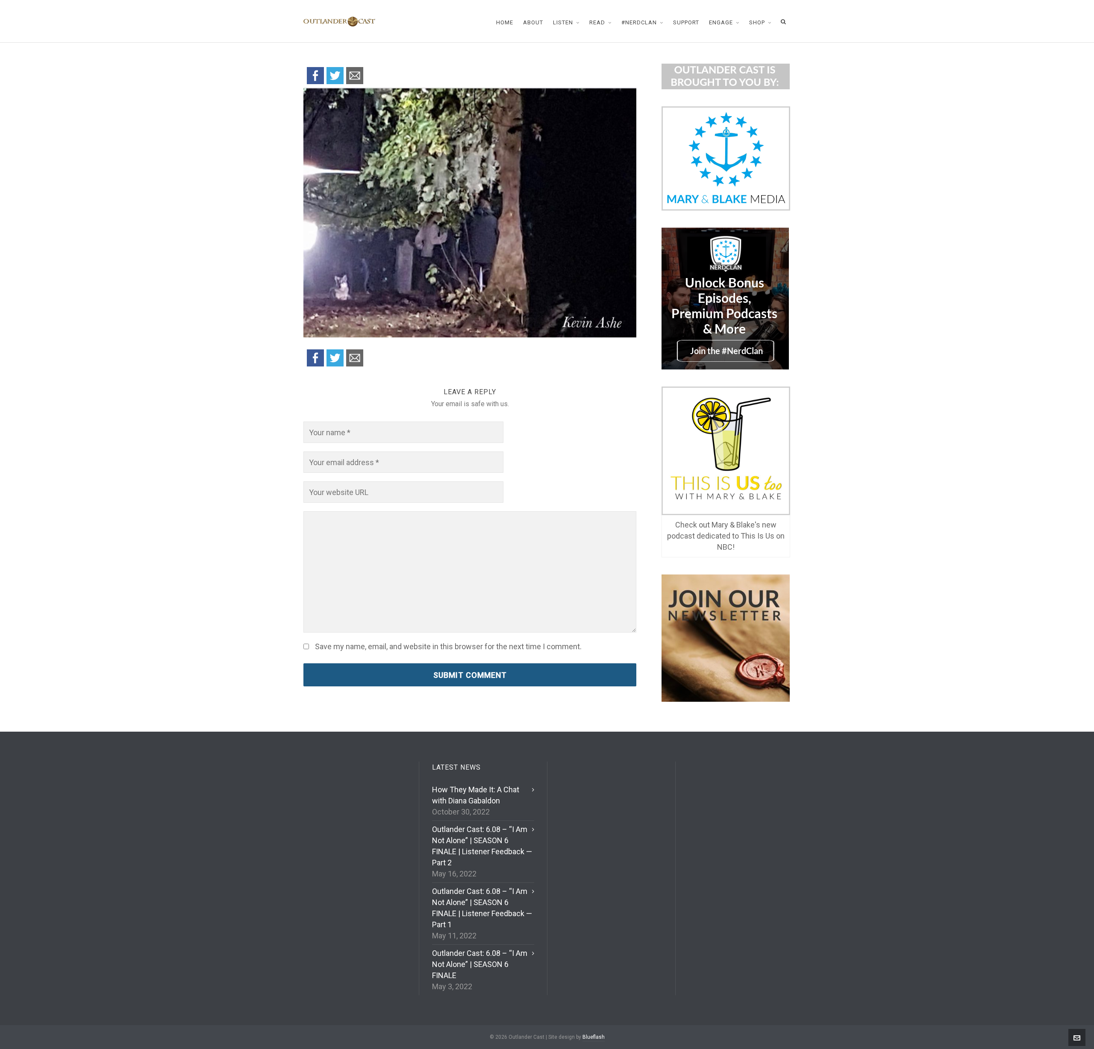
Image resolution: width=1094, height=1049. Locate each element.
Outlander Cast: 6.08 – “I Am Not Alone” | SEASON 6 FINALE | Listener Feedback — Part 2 (482, 846)
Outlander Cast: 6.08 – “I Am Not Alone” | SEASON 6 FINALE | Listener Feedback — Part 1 (482, 908)
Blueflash (593, 1037)
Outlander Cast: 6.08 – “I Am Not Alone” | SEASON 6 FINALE (479, 964)
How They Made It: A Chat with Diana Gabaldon (475, 795)
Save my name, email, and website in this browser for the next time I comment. (448, 646)
